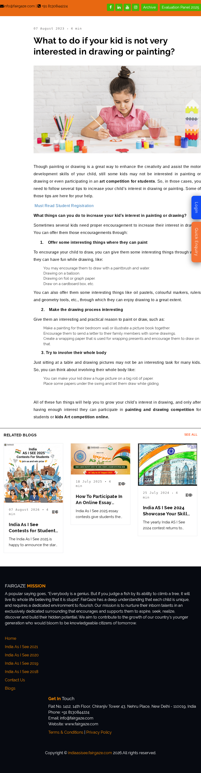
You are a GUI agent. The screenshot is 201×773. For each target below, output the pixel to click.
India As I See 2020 (22, 655)
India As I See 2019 (21, 663)
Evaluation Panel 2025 (180, 7)
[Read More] (55, 512)
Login (196, 207)
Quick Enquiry (196, 242)
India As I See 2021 (21, 646)
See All (191, 434)
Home (10, 638)
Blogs (10, 688)
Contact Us (15, 680)
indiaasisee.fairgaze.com (90, 753)
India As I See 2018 (21, 671)
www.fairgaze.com (81, 724)
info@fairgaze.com (19, 6)
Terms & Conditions (65, 732)
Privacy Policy (99, 732)
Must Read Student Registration (64, 206)
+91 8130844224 (55, 6)
